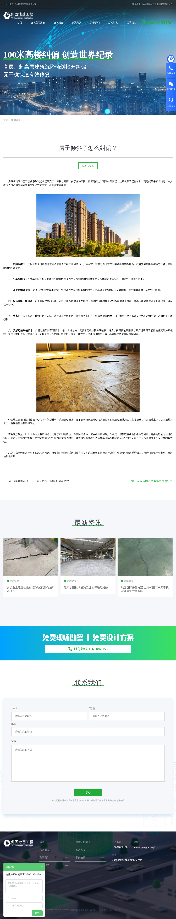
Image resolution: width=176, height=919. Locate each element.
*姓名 (14, 708)
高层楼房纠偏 (138, 4)
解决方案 (76, 22)
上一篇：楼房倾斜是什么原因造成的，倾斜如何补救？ (36, 481)
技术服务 (58, 22)
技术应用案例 (38, 22)
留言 (13, 741)
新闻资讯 (113, 22)
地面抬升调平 (152, 4)
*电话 (92, 708)
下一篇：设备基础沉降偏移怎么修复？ (149, 481)
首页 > (6, 120)
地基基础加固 (166, 4)
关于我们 (95, 22)
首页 (19, 22)
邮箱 (13, 724)
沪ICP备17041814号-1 (119, 909)
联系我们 (131, 22)
